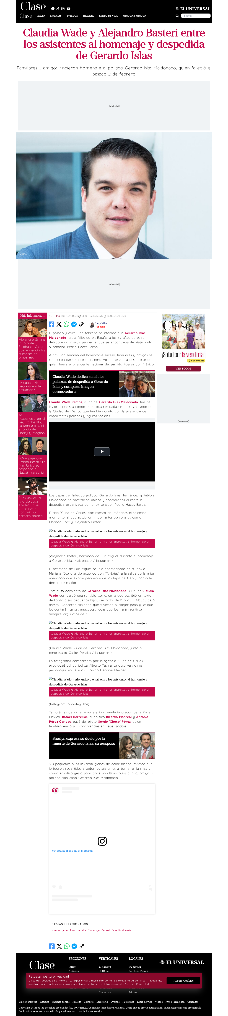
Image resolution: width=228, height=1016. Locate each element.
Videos (159, 1001)
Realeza (88, 15)
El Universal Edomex (136, 990)
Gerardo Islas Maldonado (116, 930)
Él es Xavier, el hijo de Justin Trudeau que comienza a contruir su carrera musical (31, 507)
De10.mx (104, 971)
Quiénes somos (61, 1001)
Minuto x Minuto (134, 15)
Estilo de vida (108, 15)
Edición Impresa (28, 1001)
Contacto (89, 1001)
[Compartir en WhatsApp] (66, 324)
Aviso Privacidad (175, 1001)
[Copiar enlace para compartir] (81, 324)
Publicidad (128, 1001)
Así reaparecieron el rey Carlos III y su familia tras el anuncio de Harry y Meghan (32, 424)
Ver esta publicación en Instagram (72, 850)
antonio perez (60, 930)
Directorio (102, 1001)
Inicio (41, 15)
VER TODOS (183, 368)
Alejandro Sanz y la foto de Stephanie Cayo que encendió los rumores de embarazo (32, 348)
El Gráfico (105, 966)
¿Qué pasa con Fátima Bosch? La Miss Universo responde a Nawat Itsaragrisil (32, 465)
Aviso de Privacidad (137, 984)
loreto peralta (78, 930)
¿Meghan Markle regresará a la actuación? (31, 386)
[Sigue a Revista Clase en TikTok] (58, 8)
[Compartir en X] (59, 324)
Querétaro (135, 966)
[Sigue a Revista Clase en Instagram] (63, 8)
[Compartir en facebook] (51, 324)
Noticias (55, 15)
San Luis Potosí (138, 971)
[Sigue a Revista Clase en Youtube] (69, 8)
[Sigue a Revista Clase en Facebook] (53, 8)
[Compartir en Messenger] (74, 324)
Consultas (105, 992)
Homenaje (94, 930)
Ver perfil (100, 326)
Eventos (72, 15)
